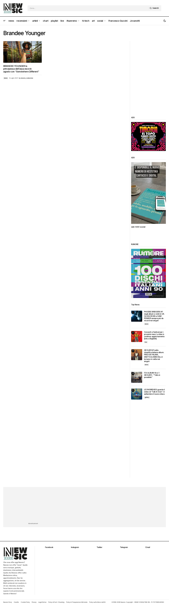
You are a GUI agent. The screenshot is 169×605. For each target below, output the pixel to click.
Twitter (99, 547)
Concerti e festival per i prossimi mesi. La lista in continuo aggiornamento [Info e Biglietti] (154, 335)
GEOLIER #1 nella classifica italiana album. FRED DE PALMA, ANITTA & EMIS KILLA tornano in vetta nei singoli (154, 355)
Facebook (49, 547)
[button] (4, 21)
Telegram (124, 547)
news (6, 78)
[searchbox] (88, 8)
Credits (16, 602)
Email (148, 547)
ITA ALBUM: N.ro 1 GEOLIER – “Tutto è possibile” (152, 375)
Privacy (34, 602)
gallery (147, 397)
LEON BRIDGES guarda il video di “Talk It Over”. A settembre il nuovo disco (154, 391)
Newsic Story (7, 602)
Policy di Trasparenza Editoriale (76, 602)
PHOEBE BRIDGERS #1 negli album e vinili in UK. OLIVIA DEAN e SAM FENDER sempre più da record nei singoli (154, 316)
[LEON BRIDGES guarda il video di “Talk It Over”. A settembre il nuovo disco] (136, 394)
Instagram (75, 547)
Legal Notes (42, 602)
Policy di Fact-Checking (56, 602)
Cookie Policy (25, 602)
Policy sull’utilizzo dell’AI (97, 602)
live (146, 342)
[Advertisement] (148, 76)
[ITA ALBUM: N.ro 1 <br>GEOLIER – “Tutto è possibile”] (136, 377)
